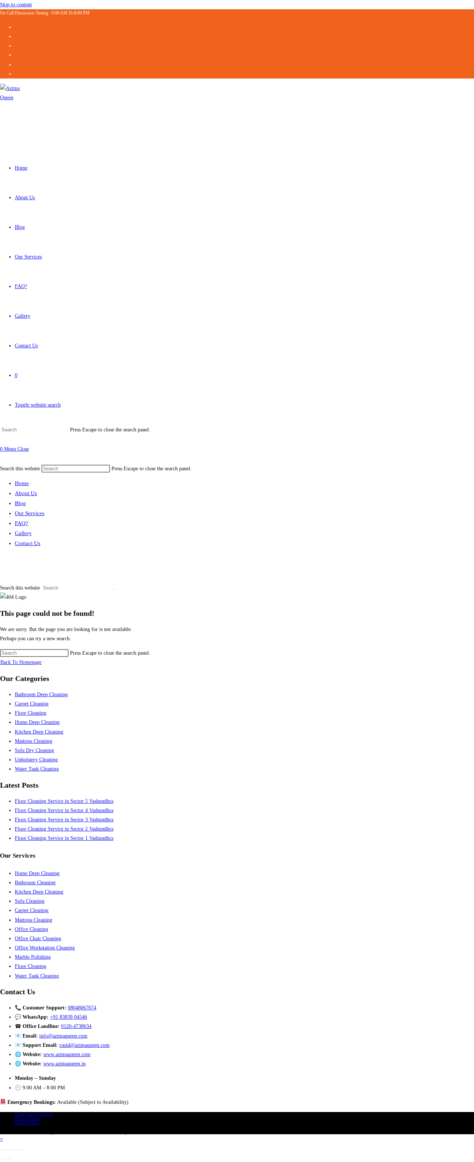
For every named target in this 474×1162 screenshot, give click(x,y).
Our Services (29, 513)
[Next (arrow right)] (9, 1159)
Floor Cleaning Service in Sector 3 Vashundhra (64, 819)
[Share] (16, 1150)
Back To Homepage (20, 662)
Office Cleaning (31, 929)
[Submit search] (114, 589)
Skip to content (16, 4)
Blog (20, 503)
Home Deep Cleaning (37, 722)
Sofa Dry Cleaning (34, 750)
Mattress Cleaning (33, 741)
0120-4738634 (76, 1026)
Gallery (23, 533)
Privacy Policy (27, 1118)
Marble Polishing (33, 957)
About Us (26, 493)
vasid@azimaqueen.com (84, 1045)
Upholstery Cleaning (36, 759)
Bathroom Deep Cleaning (41, 694)
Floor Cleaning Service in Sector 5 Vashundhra (64, 801)
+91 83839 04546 (68, 1017)
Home (22, 483)
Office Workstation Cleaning (45, 948)
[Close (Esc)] (22, 1150)
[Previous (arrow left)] (2, 1159)
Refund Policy (27, 1123)
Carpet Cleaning (32, 704)
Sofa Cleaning (29, 901)
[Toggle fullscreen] (9, 1150)
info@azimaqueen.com (63, 1036)
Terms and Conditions (34, 1114)
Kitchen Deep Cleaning (39, 732)
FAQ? (21, 523)
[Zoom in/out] (2, 1150)
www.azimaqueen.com (66, 1054)
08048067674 (82, 1008)
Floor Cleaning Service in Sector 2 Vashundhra (64, 829)
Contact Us (27, 543)
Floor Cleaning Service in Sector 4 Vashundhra (64, 810)
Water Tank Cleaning (37, 769)
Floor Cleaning (30, 713)
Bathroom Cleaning (35, 882)
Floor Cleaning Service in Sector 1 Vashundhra (64, 838)
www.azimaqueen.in (64, 1063)
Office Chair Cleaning (38, 938)
